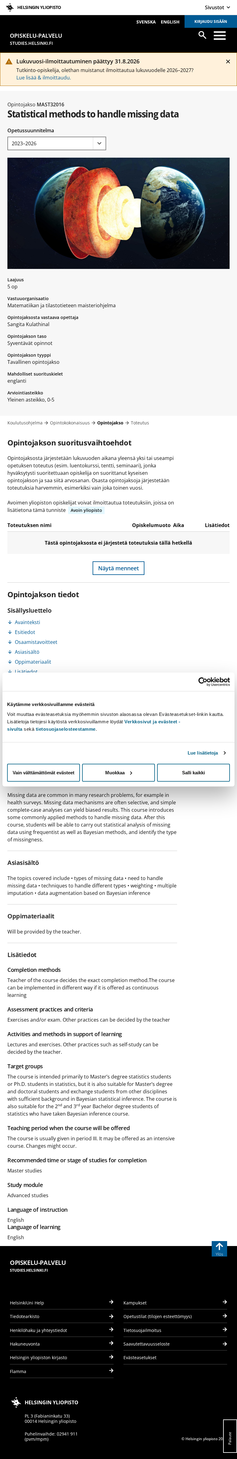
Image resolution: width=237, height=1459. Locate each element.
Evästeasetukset (139, 1357)
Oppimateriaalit (33, 661)
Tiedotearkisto (24, 1316)
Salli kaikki (193, 772)
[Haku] (202, 35)
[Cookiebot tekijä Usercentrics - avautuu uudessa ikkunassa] (203, 682)
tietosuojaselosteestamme (66, 728)
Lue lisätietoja (203, 752)
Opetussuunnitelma (30, 130)
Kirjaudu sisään (210, 21)
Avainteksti (27, 622)
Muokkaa (115, 772)
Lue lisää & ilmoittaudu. (43, 77)
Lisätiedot (26, 671)
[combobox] (56, 143)
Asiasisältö (27, 652)
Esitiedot (25, 632)
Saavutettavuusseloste (146, 1344)
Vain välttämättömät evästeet (43, 772)
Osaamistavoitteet (36, 642)
